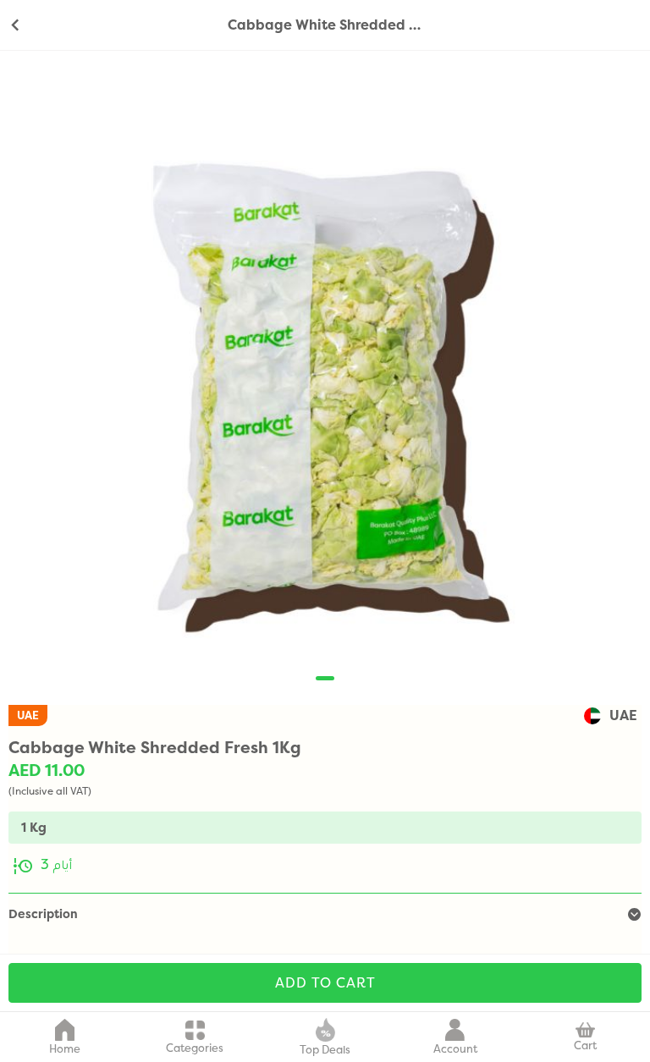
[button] (325, 678)
